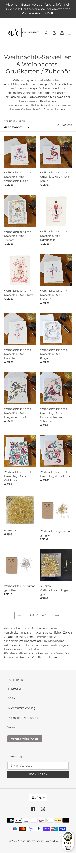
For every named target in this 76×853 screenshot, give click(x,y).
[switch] (68, 848)
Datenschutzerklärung (22, 717)
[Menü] (70, 33)
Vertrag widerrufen (24, 738)
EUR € (37, 797)
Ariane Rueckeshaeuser (31, 841)
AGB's (11, 698)
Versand (12, 727)
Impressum (15, 688)
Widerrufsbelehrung (21, 708)
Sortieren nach (14, 121)
